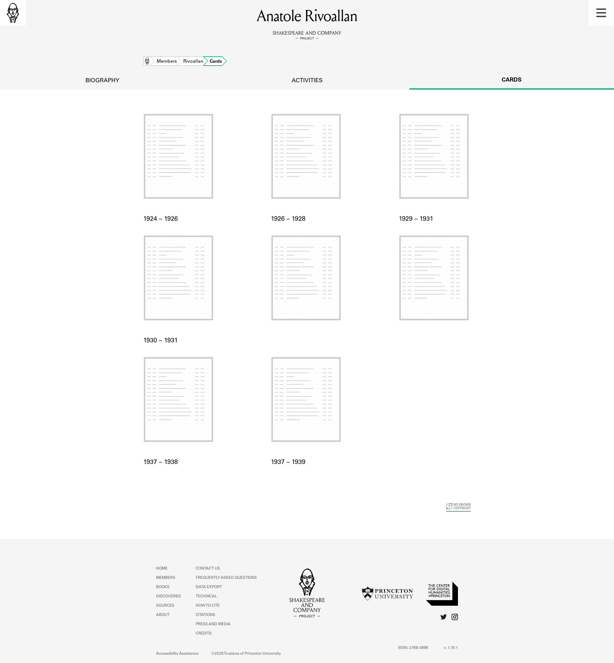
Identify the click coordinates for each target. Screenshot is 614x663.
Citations (205, 615)
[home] (13, 13)
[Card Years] (307, 286)
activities (307, 81)
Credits (204, 633)
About (162, 615)
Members (167, 62)
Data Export (209, 587)
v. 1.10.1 (451, 648)
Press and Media (213, 624)
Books (162, 587)
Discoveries (168, 596)
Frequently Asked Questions (226, 578)
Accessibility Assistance (177, 654)
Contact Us (208, 569)
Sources (165, 606)
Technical (206, 596)
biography (102, 81)
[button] (601, 13)
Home (147, 62)
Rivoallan (193, 62)
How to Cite (208, 606)
